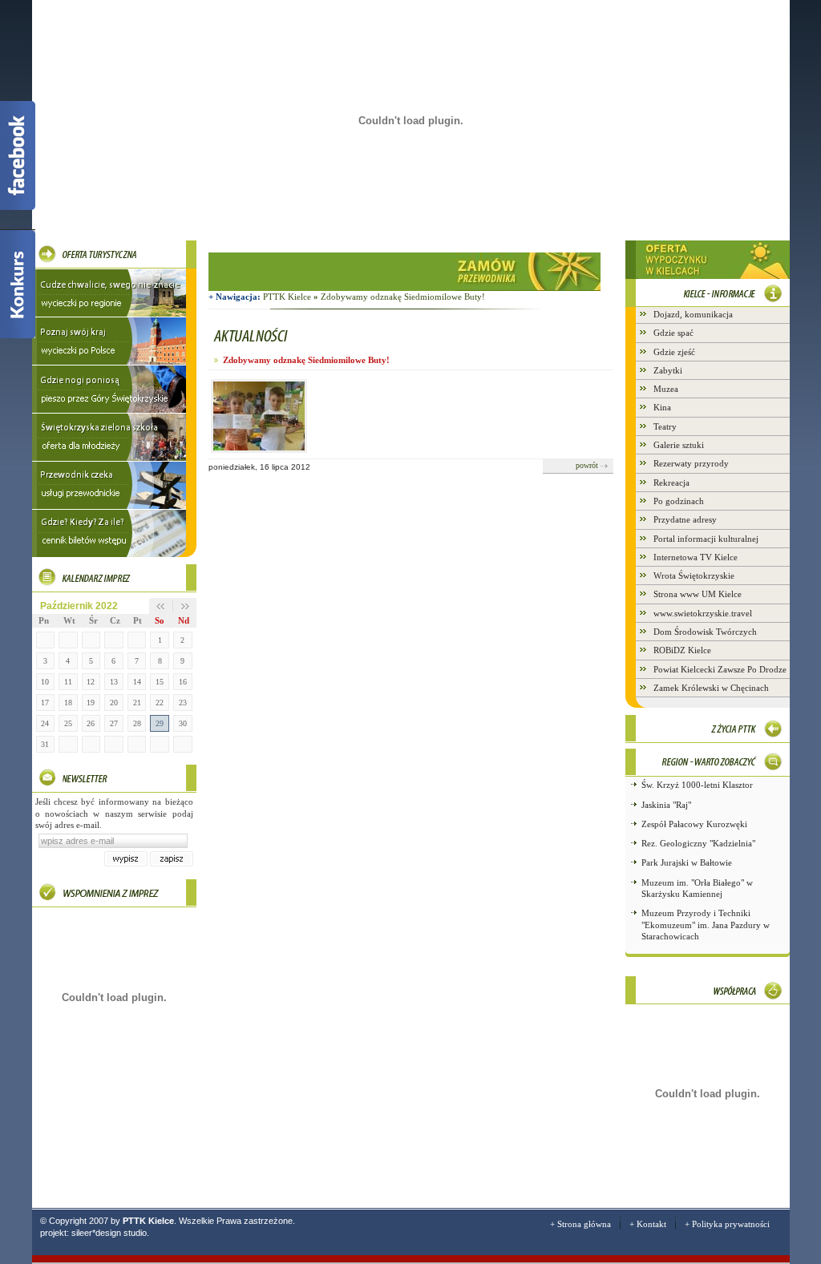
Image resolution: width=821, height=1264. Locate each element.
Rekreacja (671, 482)
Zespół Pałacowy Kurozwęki (694, 824)
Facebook (17, 155)
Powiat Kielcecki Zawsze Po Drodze (720, 669)
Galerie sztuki (678, 445)
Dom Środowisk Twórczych (705, 631)
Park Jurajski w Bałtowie (686, 862)
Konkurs (17, 283)
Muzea (665, 389)
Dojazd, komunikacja (693, 314)
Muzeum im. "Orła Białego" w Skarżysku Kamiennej (697, 888)
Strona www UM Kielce (697, 594)
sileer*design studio (109, 1233)
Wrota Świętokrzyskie (693, 575)
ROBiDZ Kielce (682, 650)
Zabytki (667, 370)
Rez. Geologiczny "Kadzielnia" (698, 843)
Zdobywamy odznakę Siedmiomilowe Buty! (403, 296)
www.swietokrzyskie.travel (702, 613)
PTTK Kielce (290, 296)
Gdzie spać (673, 332)
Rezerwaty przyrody (691, 463)
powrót (587, 465)
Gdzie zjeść (674, 352)
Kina (662, 407)
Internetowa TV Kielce (695, 557)
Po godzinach (678, 501)
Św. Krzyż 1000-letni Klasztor (697, 784)
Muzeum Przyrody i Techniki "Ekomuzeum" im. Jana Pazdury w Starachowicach (705, 924)
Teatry (665, 426)
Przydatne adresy (685, 519)
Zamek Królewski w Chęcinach (711, 688)
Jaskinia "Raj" (666, 805)
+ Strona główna (580, 1224)
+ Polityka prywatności (727, 1224)
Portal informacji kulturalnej (705, 538)
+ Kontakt (647, 1224)
